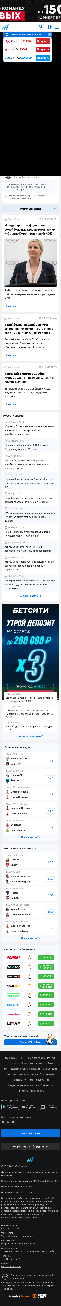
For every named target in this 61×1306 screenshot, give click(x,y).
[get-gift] (50, 27)
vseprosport (5, 27)
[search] (40, 27)
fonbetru (30, 653)
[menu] (57, 27)
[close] (50, 34)
